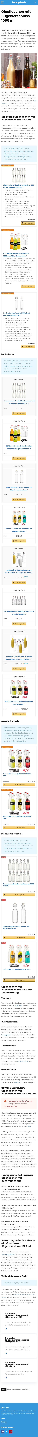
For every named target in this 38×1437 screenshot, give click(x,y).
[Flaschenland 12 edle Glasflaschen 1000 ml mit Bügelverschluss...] (19, 175)
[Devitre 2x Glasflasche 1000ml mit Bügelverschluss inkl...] (19, 303)
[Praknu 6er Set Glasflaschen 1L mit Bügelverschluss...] (19, 512)
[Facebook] (2, 1431)
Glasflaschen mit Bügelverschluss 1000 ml (18, 1389)
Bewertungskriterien (8, 1254)
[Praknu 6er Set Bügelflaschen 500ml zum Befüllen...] (19, 681)
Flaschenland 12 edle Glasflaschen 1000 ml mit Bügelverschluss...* (18, 186)
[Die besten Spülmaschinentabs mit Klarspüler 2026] (19, 1346)
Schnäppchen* (6, 1035)
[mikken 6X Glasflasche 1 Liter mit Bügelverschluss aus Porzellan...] (19, 636)
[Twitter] (6, 1431)
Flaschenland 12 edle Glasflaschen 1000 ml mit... (18, 885)
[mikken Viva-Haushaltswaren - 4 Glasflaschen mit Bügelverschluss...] (19, 553)
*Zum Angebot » (28, 223)
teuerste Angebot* (22, 1061)
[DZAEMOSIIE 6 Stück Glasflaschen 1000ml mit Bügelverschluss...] (19, 242)
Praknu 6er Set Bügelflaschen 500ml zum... (17, 775)
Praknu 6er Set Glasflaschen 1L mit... (17, 969)
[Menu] (2, 2)
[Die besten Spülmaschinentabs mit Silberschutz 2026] (19, 1321)
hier (29, 1126)
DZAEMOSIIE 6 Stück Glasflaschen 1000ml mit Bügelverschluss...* (16, 255)
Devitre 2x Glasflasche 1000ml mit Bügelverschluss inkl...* (16, 314)
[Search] (35, 2)
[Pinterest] (10, 1431)
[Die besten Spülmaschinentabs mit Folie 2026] (19, 1370)
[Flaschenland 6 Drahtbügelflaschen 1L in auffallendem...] (19, 595)
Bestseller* (18, 1006)
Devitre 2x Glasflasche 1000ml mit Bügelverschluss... (16, 927)
